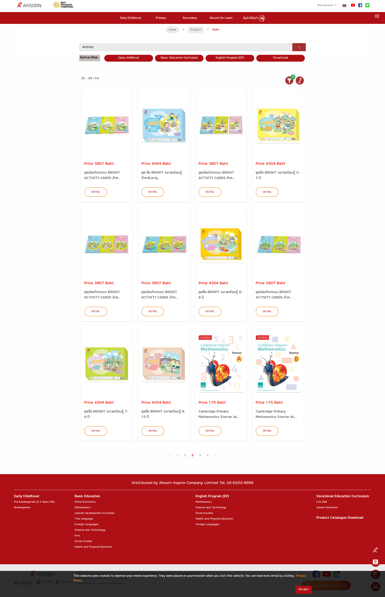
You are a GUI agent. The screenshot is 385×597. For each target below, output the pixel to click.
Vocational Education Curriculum (342, 496)
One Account (325, 5)
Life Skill (321, 502)
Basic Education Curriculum (179, 58)
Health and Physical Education (93, 547)
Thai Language (84, 519)
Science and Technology (90, 530)
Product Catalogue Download (339, 518)
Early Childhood (26, 496)
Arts (77, 536)
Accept (303, 589)
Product (196, 30)
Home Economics (85, 502)
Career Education (327, 508)
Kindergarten (22, 508)
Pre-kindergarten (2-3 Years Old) (34, 502)
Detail (95, 192)
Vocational (280, 58)
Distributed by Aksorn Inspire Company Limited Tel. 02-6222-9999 (192, 483)
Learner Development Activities (94, 513)
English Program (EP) (230, 58)
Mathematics (83, 508)
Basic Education (87, 496)
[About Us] (375, 549)
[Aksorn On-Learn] (375, 562)
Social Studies (83, 541)
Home (172, 30)
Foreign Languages (86, 525)
